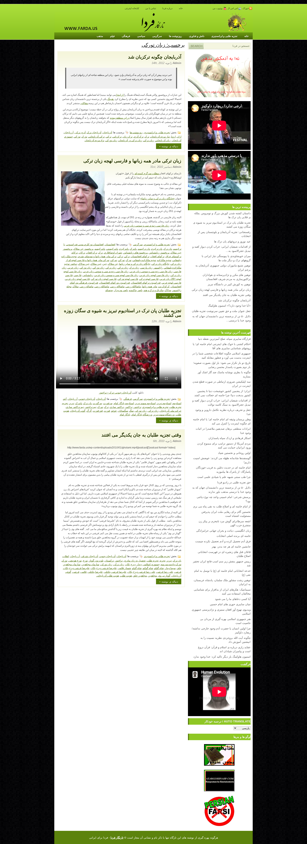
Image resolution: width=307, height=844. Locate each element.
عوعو (114, 410)
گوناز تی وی (164, 575)
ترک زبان (127, 136)
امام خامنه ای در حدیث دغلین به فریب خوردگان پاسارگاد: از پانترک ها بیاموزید (223, 469)
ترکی (108, 136)
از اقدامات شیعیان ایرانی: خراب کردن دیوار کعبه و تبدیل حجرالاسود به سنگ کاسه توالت (221, 402)
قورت (107, 410)
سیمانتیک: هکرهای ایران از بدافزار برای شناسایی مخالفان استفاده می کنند (222, 591)
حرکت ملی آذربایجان (170, 410)
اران (179, 136)
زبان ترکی (148, 140)
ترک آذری (138, 136)
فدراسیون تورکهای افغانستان (114, 282)
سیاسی (141, 36)
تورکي (121, 260)
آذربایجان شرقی (89, 556)
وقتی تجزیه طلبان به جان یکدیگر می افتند (141, 435)
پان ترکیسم (144, 248)
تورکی (77, 136)
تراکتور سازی (117, 407)
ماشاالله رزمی (133, 286)
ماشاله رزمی (86, 286)
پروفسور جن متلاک (83, 248)
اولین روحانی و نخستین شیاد (234, 453)
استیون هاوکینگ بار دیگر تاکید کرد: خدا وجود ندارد (222, 656)
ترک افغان (91, 252)
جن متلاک (113, 263)
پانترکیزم (124, 248)
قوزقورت (98, 410)
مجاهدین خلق (140, 575)
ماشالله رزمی (102, 286)
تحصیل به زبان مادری (135, 560)
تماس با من (150, 8)
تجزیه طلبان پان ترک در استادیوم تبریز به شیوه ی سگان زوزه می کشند (122, 313)
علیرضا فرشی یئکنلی (115, 571)
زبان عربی (73, 267)
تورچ (85, 560)
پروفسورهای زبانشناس (135, 252)
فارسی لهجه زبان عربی (77, 278)
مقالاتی (84, 103)
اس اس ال (232, 8)
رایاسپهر (158, 267)
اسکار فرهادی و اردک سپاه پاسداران (229, 438)
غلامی (84, 571)
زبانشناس (88, 275)
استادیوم (177, 403)
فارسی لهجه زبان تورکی (104, 278)
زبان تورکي (98, 267)
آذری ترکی (80, 132)
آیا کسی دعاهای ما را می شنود (233, 599)
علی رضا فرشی (164, 571)
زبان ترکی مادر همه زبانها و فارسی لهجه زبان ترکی (132, 160)
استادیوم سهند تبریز (145, 403)
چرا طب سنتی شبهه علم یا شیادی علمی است (224, 477)
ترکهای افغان (157, 256)
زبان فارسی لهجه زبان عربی (154, 275)
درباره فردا (167, 8)
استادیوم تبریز (164, 403)
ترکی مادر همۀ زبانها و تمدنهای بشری (97, 256)
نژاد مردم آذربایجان (94, 140)
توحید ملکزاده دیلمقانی (144, 260)
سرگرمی (157, 36)
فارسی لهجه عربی (171, 282)
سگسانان (123, 410)
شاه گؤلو (159, 568)
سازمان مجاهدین (90, 564)
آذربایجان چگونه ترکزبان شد (154, 57)
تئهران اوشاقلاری (113, 252)
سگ (131, 410)
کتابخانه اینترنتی (132, 8)
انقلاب (66, 556)
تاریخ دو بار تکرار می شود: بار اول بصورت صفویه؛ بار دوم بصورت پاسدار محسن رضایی (222, 365)
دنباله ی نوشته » (168, 146)
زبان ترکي (123, 267)
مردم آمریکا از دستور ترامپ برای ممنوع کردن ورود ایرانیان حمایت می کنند (224, 445)
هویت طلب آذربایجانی (107, 575)
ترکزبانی (117, 136)
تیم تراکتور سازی (75, 407)
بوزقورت (108, 403)
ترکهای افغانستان (140, 256)
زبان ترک (134, 267)
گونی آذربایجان (77, 410)
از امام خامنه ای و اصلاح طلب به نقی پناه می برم (222, 506)
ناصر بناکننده (135, 290)
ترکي (127, 256)
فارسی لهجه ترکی (149, 278)
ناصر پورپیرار (121, 290)
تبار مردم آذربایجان (160, 136)
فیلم (112, 36)
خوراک (245, 8)
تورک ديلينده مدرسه (171, 564)
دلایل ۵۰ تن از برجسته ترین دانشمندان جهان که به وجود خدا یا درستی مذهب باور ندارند (221, 489)
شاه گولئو (148, 568)
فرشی (75, 571)
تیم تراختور (90, 407)
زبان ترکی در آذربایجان (130, 140)
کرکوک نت (164, 286)
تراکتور (128, 407)
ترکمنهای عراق (173, 256)
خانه (181, 8)
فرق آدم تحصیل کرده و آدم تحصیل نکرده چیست (223, 541)
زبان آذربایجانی (163, 140)
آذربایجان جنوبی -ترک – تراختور (115, 392)
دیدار (139, 564)
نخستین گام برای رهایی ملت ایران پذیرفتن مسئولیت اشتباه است (226, 514)
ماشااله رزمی (117, 286)
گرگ (89, 410)
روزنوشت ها (175, 36)
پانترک (133, 248)
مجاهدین (152, 575)
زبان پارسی (146, 267)
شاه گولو (137, 568)
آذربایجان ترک (94, 132)
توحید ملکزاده (164, 260)
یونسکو (109, 290)
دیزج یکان (130, 564)
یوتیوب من (218, 8)
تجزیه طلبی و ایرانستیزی (224, 36)
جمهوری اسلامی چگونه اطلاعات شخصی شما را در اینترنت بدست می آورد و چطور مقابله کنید (221, 355)
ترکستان (109, 560)
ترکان (82, 252)
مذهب (100, 36)
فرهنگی (126, 36)
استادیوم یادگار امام (124, 403)
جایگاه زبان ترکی (160, 263)
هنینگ (110, 99)
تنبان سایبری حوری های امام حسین (230, 604)
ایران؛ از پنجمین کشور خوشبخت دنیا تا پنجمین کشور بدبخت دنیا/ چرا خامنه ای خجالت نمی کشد (222, 393)
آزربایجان (69, 132)
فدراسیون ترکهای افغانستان (146, 282)
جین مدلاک (83, 263)
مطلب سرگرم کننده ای (146, 173)
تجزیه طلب (175, 407)
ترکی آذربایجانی (96, 136)
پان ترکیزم (156, 248)
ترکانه (75, 252)
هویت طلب (126, 575)
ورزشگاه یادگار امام (142, 414)
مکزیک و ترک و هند (154, 290)
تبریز (71, 403)
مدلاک (168, 290)
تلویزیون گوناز (96, 560)
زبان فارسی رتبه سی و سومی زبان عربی (151, 271)
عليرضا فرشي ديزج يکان (104, 568)
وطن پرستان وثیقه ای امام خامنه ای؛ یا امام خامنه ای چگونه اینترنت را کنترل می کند (222, 421)
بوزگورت (97, 403)
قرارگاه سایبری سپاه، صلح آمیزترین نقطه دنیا (224, 339)
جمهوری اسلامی (151, 564)
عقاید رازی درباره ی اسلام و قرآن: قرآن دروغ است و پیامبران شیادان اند (224, 649)
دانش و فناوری (196, 36)
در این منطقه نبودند (119, 117)
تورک (84, 136)
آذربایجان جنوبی (87, 398)
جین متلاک (96, 263)
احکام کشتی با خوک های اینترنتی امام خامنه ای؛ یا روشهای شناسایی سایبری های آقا (222, 346)
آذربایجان (107, 132)
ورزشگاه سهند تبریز (164, 414)
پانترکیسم (100, 248)
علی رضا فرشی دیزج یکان (141, 571)
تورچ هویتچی (75, 560)
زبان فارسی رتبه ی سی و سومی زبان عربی (146, 225)
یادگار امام (125, 414)
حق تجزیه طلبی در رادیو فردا (234, 482)
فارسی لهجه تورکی (128, 278)
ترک (147, 136)
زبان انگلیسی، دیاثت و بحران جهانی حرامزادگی (223, 530)
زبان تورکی (111, 140)
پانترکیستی (112, 248)
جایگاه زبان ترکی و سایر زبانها (134, 263)
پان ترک (168, 248)
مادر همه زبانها (149, 286)
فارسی (77, 275)
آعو (65, 398)
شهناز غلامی (124, 568)
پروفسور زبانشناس (159, 252)
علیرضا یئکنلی (95, 571)
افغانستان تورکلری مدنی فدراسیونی (85, 244)
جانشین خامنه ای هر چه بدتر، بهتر (231, 546)
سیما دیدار (170, 568)
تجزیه (65, 403)
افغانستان (110, 244)
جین (105, 263)
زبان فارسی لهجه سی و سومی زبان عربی (116, 275)
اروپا (173, 136)
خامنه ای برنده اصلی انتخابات (234, 536)
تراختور (137, 407)
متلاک (76, 286)
